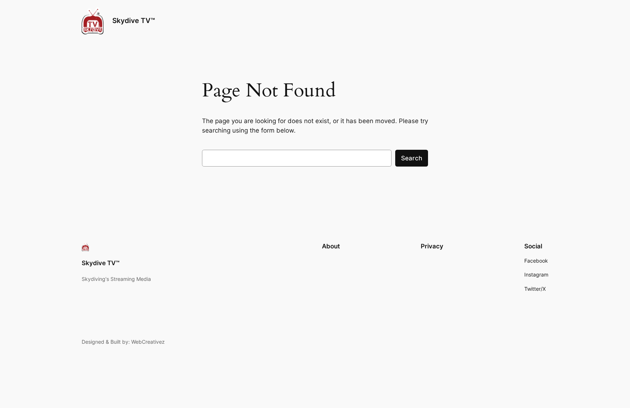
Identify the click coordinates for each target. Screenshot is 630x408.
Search (411, 158)
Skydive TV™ (133, 20)
